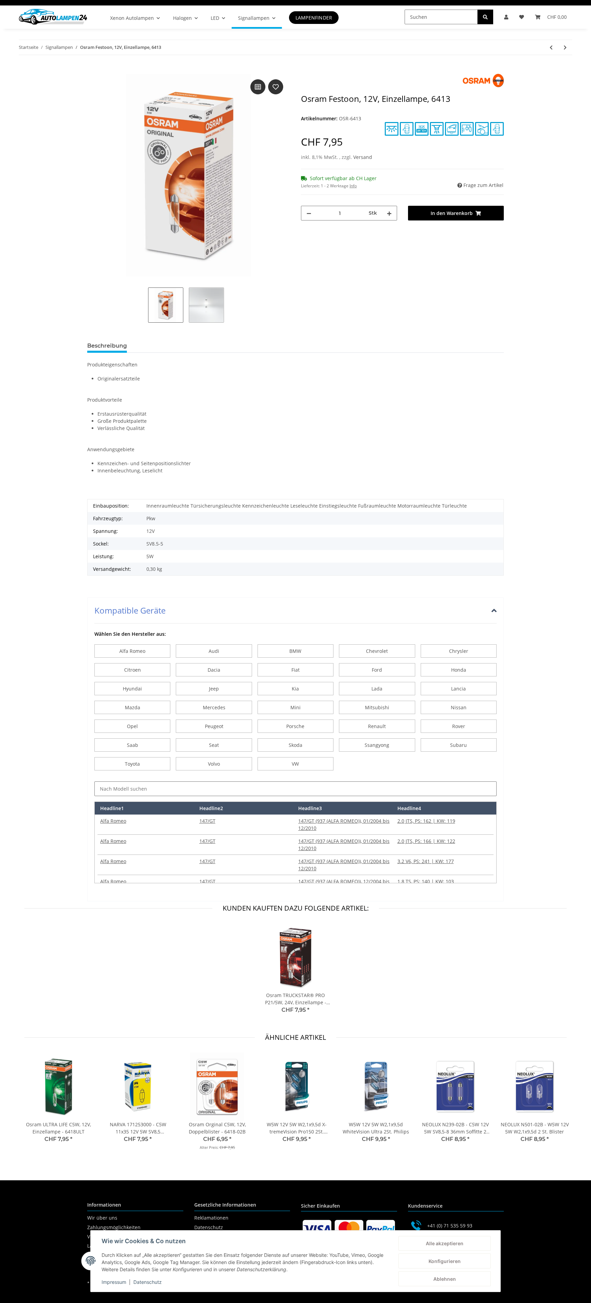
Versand (362, 157)
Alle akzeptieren (444, 1243)
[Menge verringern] (308, 213)
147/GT (207, 821)
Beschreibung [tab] (107, 345)
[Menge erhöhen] (389, 213)
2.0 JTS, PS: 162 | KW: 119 (426, 821)
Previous (35, 1105)
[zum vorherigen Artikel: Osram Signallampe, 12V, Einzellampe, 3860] (551, 47)
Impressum (114, 1282)
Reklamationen (211, 1217)
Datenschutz (208, 1227)
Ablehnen (444, 1279)
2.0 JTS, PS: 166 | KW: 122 (426, 841)
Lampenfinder (314, 17)
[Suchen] (485, 17)
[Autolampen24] (53, 16)
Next (555, 1105)
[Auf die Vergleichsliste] (257, 86)
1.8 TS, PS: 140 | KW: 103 (425, 881)
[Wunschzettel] (521, 17)
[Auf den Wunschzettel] (275, 86)
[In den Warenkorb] (92, 70)
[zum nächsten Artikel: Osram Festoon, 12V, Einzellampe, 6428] (565, 47)
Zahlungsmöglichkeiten (114, 1227)
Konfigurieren (445, 1261)
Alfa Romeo (113, 821)
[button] (506, 17)
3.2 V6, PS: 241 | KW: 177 (425, 861)
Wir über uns (102, 1217)
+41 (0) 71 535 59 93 (449, 1225)
